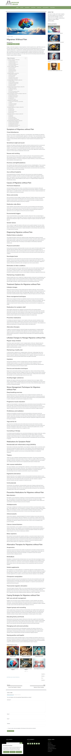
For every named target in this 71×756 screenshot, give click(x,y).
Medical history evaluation (13, 74)
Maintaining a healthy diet (13, 89)
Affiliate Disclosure (51, 747)
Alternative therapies (13, 85)
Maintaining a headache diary (14, 78)
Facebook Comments (17, 694)
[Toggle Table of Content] (25, 58)
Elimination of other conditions (14, 77)
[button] (44, 659)
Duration (39, 7)
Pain (42, 678)
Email (8, 718)
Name (8, 714)
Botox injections (12, 112)
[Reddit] (13, 44)
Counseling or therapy (13, 99)
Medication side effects (13, 69)
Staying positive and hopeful (14, 126)
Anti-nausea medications (13, 103)
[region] (12, 749)
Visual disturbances (12, 60)
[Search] (21, 743)
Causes (21, 7)
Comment (9, 699)
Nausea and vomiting (13, 63)
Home (17, 7)
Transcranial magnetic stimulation (14, 119)
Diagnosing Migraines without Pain (13, 73)
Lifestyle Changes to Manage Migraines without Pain (16, 86)
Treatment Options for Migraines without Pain (15, 80)
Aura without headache (13, 65)
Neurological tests (12, 76)
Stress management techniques (14, 82)
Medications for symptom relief (14, 83)
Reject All (12, 751)
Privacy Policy (50, 750)
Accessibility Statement (52, 748)
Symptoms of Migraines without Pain (13, 59)
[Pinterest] (11, 44)
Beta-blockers (12, 108)
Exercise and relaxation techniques (14, 91)
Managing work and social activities (15, 125)
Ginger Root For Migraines (26, 656)
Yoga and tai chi (12, 98)
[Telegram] (15, 44)
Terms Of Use (50, 744)
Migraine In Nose (13, 656)
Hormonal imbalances (13, 67)
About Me (49, 743)
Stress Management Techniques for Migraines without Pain (17, 93)
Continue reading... (51, 20)
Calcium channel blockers (13, 111)
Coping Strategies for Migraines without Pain (15, 120)
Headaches (43, 674)
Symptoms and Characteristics (13, 677)
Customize (6, 751)
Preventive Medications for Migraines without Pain (16, 107)
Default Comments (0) (10, 694)
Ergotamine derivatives (13, 104)
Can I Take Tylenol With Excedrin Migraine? (13, 669)
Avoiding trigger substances (13, 92)
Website (8, 723)
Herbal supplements (12, 117)
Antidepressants (12, 109)
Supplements (45, 7)
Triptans (11, 102)
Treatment (52, 7)
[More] (19, 44)
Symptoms (33, 7)
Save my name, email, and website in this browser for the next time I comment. (22, 728)
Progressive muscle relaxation (14, 95)
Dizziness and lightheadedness (14, 64)
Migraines (42, 676)
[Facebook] (8, 44)
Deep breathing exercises (13, 94)
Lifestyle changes (12, 81)
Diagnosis (27, 7)
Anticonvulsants (12, 110)
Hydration (11, 90)
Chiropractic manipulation (13, 118)
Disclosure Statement (51, 745)
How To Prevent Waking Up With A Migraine (26, 669)
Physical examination (12, 75)
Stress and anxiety (12, 68)
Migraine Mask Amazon (39, 656)
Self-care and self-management (14, 121)
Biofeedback (11, 116)
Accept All (19, 751)
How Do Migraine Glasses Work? (39, 668)
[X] (9, 44)
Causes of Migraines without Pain (13, 66)
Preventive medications (13, 84)
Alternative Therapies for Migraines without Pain (15, 113)
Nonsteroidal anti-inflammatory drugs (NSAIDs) (16, 101)
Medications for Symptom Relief (13, 100)
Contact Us (50, 751)
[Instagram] (17, 44)
